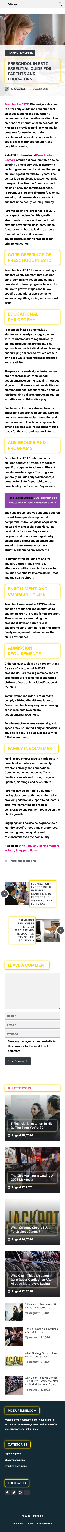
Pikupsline (37, 1515)
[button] (60, 4)
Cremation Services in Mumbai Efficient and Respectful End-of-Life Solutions (24, 930)
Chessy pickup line (15, 1459)
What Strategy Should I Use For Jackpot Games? (41, 1355)
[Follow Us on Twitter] (13, 1492)
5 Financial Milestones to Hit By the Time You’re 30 (41, 1306)
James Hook (20, 89)
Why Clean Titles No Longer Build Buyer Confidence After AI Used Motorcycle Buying (32, 1279)
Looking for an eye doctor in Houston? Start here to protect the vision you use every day (42, 894)
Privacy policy (44, 1523)
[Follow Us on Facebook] (7, 1492)
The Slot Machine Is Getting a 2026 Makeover (42, 1330)
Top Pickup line (13, 1453)
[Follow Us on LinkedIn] (27, 1492)
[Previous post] (4, 893)
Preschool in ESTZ (17, 104)
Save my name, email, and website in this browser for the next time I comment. (32, 1046)
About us (18, 1523)
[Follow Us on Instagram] (20, 1492)
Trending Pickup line (19, 52)
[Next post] (60, 930)
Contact (30, 1523)
